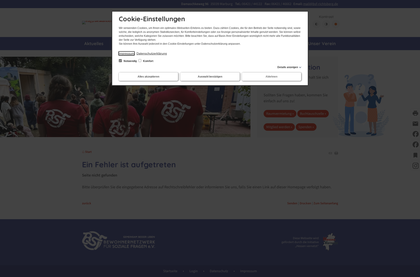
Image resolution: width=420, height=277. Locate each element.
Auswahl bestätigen (210, 76)
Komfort (147, 61)
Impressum (126, 53)
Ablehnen (271, 76)
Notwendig (130, 61)
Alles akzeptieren (148, 76)
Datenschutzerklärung (151, 53)
